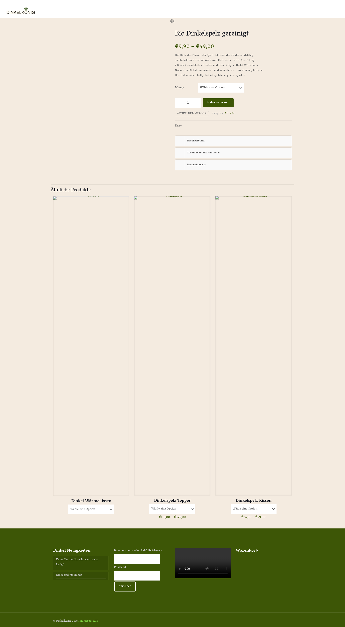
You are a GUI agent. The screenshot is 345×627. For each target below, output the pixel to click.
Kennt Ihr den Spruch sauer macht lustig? (77, 562)
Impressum (85, 621)
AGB (96, 621)
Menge (179, 87)
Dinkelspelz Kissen (254, 501)
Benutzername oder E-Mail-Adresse (138, 550)
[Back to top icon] (288, 621)
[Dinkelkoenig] (21, 9)
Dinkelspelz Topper (172, 501)
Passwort (120, 567)
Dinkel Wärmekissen (91, 501)
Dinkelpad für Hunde (69, 575)
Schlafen (230, 113)
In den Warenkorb (218, 102)
